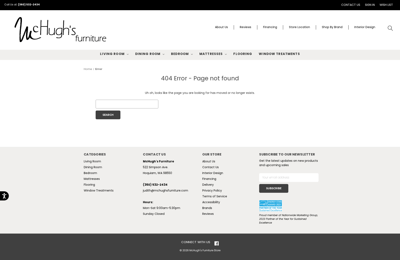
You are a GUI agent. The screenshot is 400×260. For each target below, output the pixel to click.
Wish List (386, 5)
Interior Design (364, 27)
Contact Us (350, 5)
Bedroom (180, 54)
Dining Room (147, 54)
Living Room (112, 54)
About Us (221, 27)
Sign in (370, 5)
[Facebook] (216, 243)
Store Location (299, 27)
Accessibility (211, 202)
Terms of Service (214, 196)
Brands (207, 208)
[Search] (390, 28)
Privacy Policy (212, 190)
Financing (270, 27)
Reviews (245, 27)
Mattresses (211, 54)
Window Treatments (279, 54)
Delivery (208, 185)
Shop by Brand (332, 27)
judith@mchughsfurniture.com (165, 190)
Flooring (242, 54)
